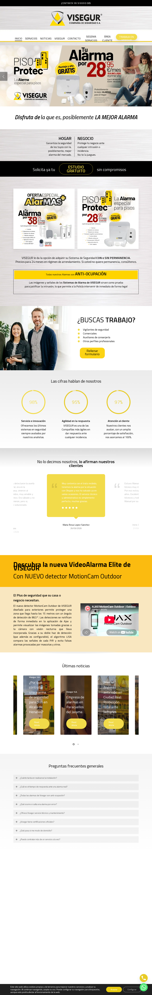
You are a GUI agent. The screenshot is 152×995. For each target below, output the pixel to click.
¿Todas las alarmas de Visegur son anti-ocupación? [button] (42, 795)
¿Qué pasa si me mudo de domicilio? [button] (36, 830)
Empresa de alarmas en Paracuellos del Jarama (75, 704)
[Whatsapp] (144, 987)
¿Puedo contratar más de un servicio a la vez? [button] (40, 839)
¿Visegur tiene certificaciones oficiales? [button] (37, 821)
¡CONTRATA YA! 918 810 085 (76, 3)
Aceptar (114, 989)
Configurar (132, 989)
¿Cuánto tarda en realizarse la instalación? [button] (38, 777)
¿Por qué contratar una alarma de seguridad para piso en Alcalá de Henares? (39, 697)
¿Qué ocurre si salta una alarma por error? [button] (38, 804)
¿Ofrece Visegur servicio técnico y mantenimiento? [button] (42, 812)
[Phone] (144, 978)
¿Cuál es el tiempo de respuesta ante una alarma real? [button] (44, 786)
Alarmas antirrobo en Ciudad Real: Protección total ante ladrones (112, 699)
